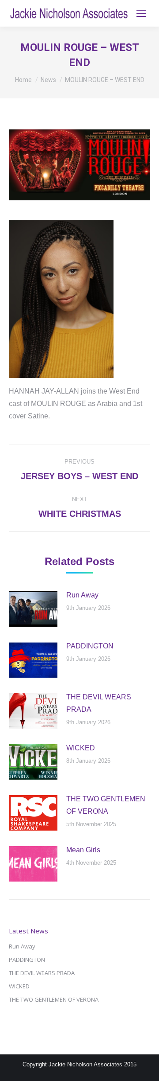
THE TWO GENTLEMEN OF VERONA (105, 805)
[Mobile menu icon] (141, 13)
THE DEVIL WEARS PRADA (98, 703)
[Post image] (33, 609)
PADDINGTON (90, 646)
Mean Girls (83, 850)
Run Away (82, 595)
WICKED (80, 748)
